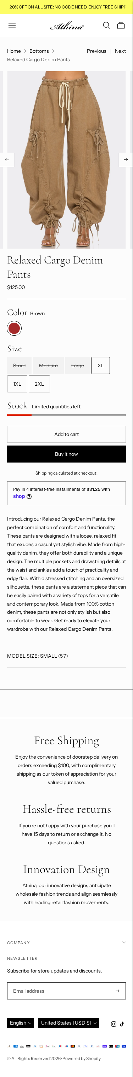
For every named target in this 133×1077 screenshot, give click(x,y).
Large (77, 365)
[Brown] (14, 328)
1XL (17, 384)
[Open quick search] (107, 25)
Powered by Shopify (81, 1058)
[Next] (126, 160)
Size (14, 348)
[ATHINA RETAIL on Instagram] (113, 1025)
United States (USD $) (66, 1023)
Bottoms (39, 51)
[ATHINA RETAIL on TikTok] (121, 1025)
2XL (39, 384)
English (18, 1023)
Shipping (43, 473)
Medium (48, 365)
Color (17, 312)
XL (101, 365)
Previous (96, 51)
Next (120, 51)
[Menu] (12, 25)
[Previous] (7, 160)
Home (14, 51)
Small (19, 365)
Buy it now (66, 454)
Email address (27, 982)
